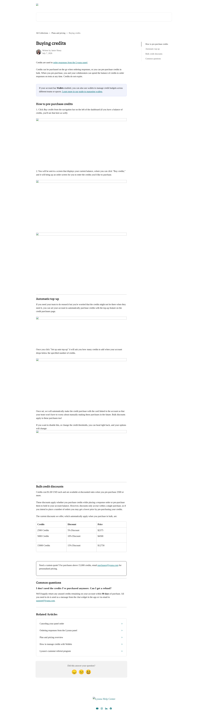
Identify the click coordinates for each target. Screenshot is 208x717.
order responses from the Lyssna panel (70, 62)
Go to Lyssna (164, 5)
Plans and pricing (58, 33)
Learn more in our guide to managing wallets (82, 91)
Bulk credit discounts (153, 54)
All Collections (42, 33)
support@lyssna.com (45, 600)
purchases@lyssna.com (107, 565)
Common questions (153, 59)
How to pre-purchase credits (156, 44)
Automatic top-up (152, 49)
